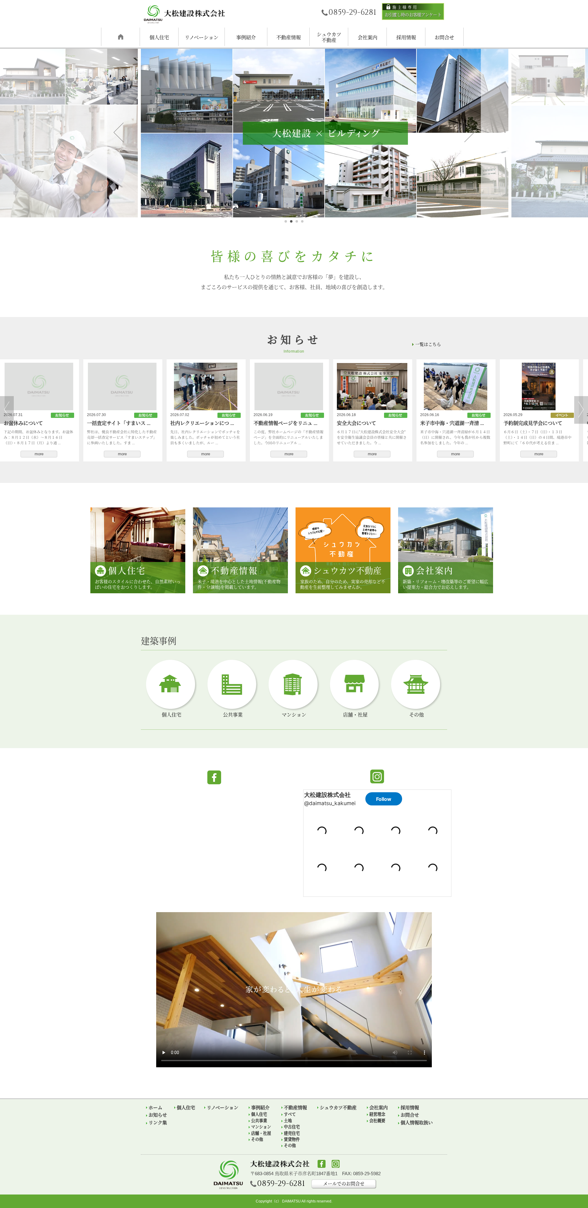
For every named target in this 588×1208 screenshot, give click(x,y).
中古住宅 (292, 1127)
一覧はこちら (428, 344)
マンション (261, 1127)
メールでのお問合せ (343, 1183)
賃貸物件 (292, 1139)
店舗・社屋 (261, 1133)
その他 (257, 1139)
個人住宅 (159, 37)
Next (469, 133)
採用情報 (406, 37)
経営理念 (377, 1114)
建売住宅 (292, 1133)
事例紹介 (246, 37)
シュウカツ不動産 (329, 37)
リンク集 (158, 1122)
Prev (118, 133)
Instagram (377, 776)
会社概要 (377, 1121)
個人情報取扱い (417, 1122)
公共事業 (259, 1121)
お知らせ (120, 37)
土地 (288, 1121)
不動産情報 (288, 37)
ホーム (155, 1107)
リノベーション (201, 37)
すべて (290, 1114)
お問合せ (444, 37)
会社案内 (367, 37)
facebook (214, 777)
